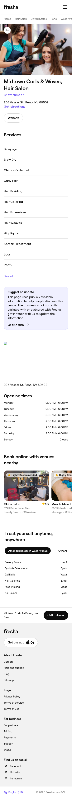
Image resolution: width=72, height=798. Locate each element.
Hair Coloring (12, 580)
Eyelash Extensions (16, 568)
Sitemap (9, 680)
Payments (10, 737)
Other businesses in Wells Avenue (28, 550)
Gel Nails (10, 574)
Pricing (8, 731)
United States (39, 18)
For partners (11, 725)
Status (8, 749)
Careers (8, 661)
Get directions (14, 106)
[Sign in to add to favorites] (44, 475)
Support (8, 743)
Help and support (14, 667)
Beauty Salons (13, 562)
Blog (6, 673)
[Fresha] (11, 6)
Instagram (16, 778)
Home (7, 18)
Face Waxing (12, 586)
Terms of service (14, 702)
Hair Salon (21, 18)
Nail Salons (11, 592)
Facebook (16, 766)
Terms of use (11, 708)
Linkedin (15, 772)
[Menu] (65, 7)
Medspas (65, 586)
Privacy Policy (12, 696)
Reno (54, 18)
